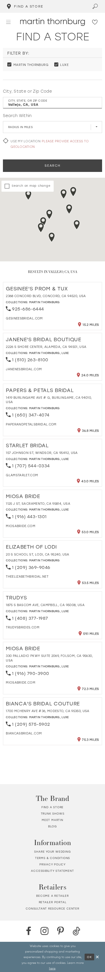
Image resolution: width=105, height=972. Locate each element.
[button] (8, 22)
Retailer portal (52, 902)
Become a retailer (52, 896)
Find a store (52, 807)
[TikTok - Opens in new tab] (76, 931)
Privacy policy (52, 864)
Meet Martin (52, 820)
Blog (52, 826)
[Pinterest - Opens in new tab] (60, 931)
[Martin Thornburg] (52, 22)
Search (52, 166)
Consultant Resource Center (52, 908)
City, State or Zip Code (27, 91)
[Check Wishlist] (95, 22)
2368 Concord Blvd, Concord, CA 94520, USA (46, 296)
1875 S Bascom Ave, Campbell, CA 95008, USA (45, 605)
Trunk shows (52, 813)
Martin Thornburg (44, 302)
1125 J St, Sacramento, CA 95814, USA (38, 504)
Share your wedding (52, 852)
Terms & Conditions (52, 858)
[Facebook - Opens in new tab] (28, 931)
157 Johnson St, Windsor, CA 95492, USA (42, 453)
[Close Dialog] (97, 957)
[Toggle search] (95, 6)
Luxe (65, 353)
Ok (89, 957)
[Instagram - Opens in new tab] (44, 931)
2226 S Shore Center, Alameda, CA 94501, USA (46, 347)
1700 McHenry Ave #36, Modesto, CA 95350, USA (48, 711)
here (52, 968)
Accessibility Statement (52, 871)
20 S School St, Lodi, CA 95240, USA (37, 554)
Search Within (17, 115)
